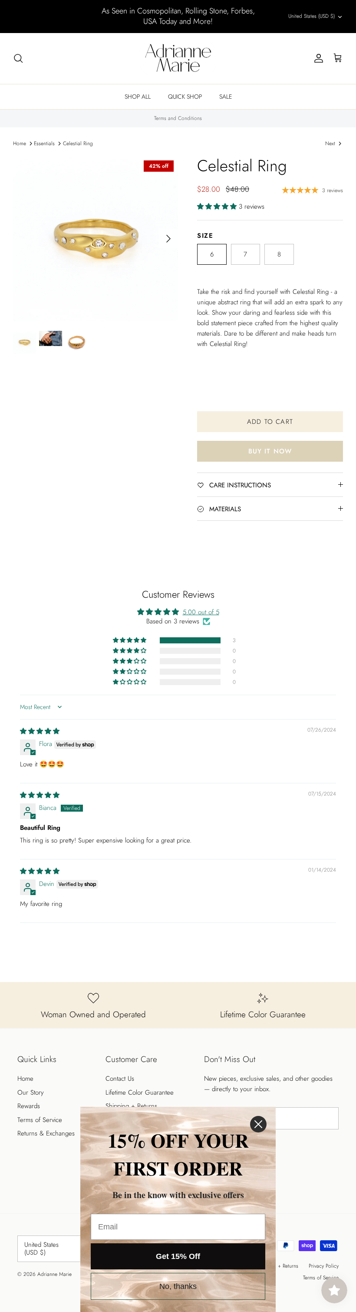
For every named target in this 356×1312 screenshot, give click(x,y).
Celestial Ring (78, 143)
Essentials (44, 143)
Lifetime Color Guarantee (139, 1092)
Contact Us (119, 1078)
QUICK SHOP (185, 96)
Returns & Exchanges (46, 1133)
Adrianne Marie (54, 1274)
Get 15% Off (178, 1256)
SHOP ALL (138, 96)
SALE (225, 96)
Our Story (30, 1092)
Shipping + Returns (131, 1106)
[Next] (168, 238)
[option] (95, 238)
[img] (39, 731)
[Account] (317, 58)
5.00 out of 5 (201, 612)
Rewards (28, 1106)
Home (19, 143)
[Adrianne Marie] (178, 59)
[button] (218, 206)
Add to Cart (270, 421)
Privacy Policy (324, 1266)
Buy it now (270, 451)
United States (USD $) (311, 16)
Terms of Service (39, 1120)
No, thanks (178, 1286)
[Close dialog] (258, 1124)
